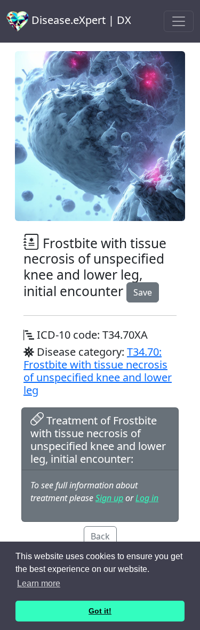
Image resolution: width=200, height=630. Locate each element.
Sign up (109, 498)
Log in (146, 498)
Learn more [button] (38, 583)
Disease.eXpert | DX (80, 20)
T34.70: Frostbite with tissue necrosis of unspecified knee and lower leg (97, 371)
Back (100, 536)
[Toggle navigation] (179, 21)
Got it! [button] (100, 611)
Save (142, 292)
